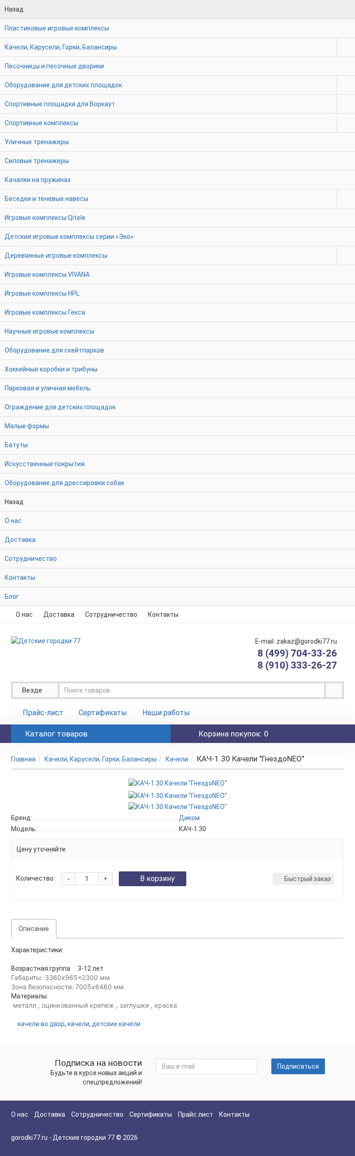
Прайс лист (195, 1114)
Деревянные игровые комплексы (56, 255)
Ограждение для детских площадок (60, 407)
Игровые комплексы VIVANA (47, 274)
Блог (12, 596)
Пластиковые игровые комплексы (57, 28)
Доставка (20, 539)
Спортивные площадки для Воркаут (60, 104)
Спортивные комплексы (41, 123)
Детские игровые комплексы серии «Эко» (69, 236)
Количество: (35, 878)
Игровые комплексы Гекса (45, 312)
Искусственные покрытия (45, 464)
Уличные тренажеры (37, 142)
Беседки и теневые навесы (46, 198)
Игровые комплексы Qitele (45, 217)
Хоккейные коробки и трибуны (51, 369)
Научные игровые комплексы (49, 331)
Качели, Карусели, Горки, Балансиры (61, 47)
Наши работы (166, 712)
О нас (13, 520)
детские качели (116, 1024)
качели (78, 1024)
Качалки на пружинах (38, 179)
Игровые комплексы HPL (42, 293)
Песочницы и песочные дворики (54, 66)
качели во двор (41, 1024)
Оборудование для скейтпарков (54, 350)
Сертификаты (103, 712)
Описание (33, 928)
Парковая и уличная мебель (48, 388)
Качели (176, 759)
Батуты (16, 445)
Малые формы (27, 426)
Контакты (20, 577)
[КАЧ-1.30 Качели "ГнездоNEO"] (178, 783)
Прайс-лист (43, 712)
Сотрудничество (31, 558)
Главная (23, 759)
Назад (14, 9)
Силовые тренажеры (37, 160)
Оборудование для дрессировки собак (64, 483)
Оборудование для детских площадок (63, 85)
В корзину (157, 878)
